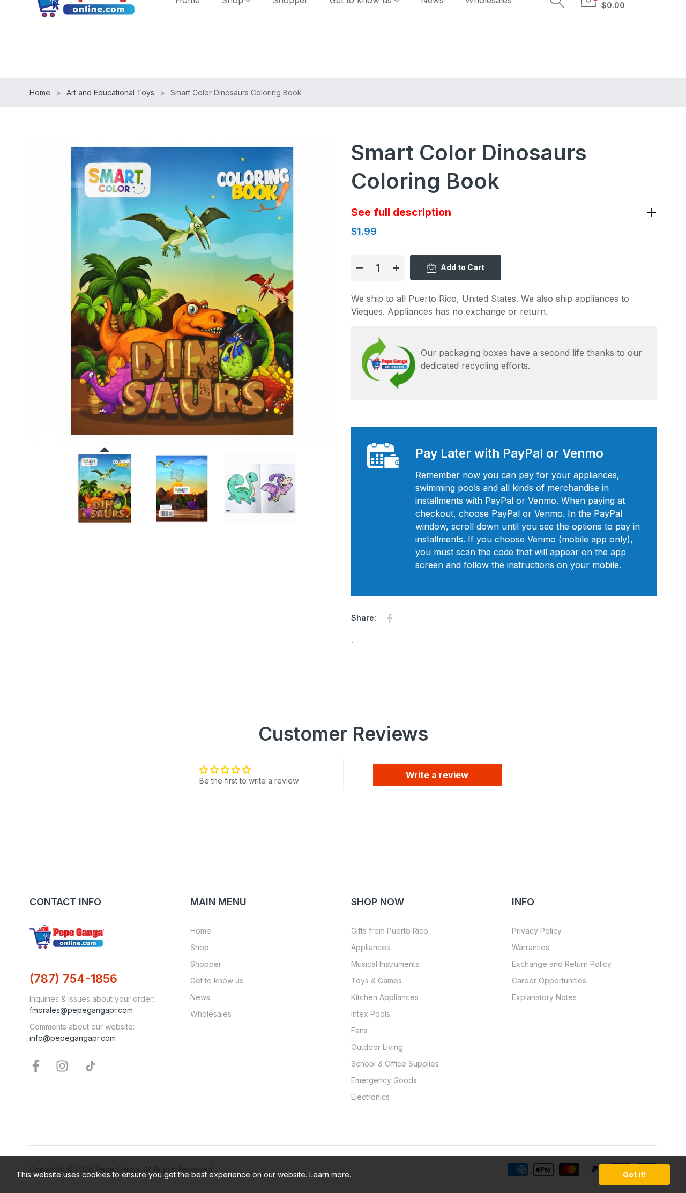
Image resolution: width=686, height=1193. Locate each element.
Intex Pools (370, 1013)
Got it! (634, 1174)
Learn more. (330, 1174)
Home (200, 930)
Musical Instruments (385, 963)
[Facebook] (35, 1065)
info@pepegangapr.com (72, 1037)
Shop (199, 947)
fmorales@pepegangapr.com (81, 1010)
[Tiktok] (90, 1065)
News (200, 997)
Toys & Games (376, 980)
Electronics (370, 1096)
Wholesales (211, 1013)
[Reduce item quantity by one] (360, 268)
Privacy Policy (537, 930)
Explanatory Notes (544, 997)
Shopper (205, 963)
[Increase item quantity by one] (396, 268)
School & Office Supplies (395, 1063)
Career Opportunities (549, 980)
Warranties (530, 947)
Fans (359, 1030)
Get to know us (216, 980)
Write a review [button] (437, 775)
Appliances (370, 947)
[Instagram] (62, 1065)
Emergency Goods (384, 1080)
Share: (363, 617)
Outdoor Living (377, 1047)
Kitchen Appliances (385, 997)
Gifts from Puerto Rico (389, 930)
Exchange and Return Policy (562, 963)
